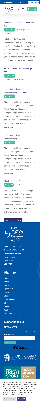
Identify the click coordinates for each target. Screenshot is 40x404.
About (6, 282)
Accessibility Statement (13, 314)
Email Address (9, 335)
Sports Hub (8, 289)
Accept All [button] (21, 399)
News (28, 30)
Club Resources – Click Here (15, 181)
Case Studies (9, 299)
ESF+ (6, 303)
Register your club (33, 2)
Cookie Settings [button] (9, 399)
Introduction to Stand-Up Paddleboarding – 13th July (15, 91)
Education (8, 292)
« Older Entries (13, 220)
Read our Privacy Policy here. (13, 394)
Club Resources (20, 185)
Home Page (21, 30)
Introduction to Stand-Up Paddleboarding (13, 137)
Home (6, 278)
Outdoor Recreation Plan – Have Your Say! (19, 24)
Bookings (32, 9)
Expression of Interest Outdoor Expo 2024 (18, 70)
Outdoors (7, 33)
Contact (7, 306)
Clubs (6, 296)
